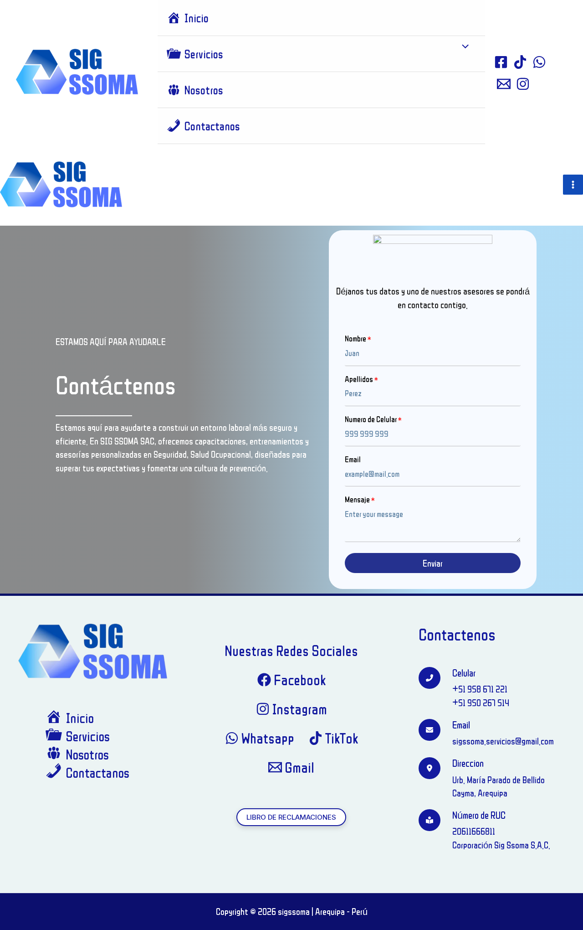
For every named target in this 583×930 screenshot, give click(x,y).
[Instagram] (523, 84)
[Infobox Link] (489, 733)
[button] (291, 817)
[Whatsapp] (539, 62)
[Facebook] (501, 62)
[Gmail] (504, 84)
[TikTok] (520, 62)
